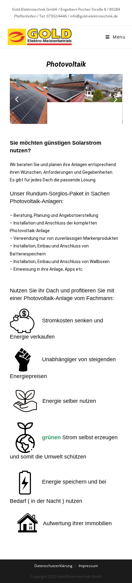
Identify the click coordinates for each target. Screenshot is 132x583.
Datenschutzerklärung (53, 565)
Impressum (88, 565)
